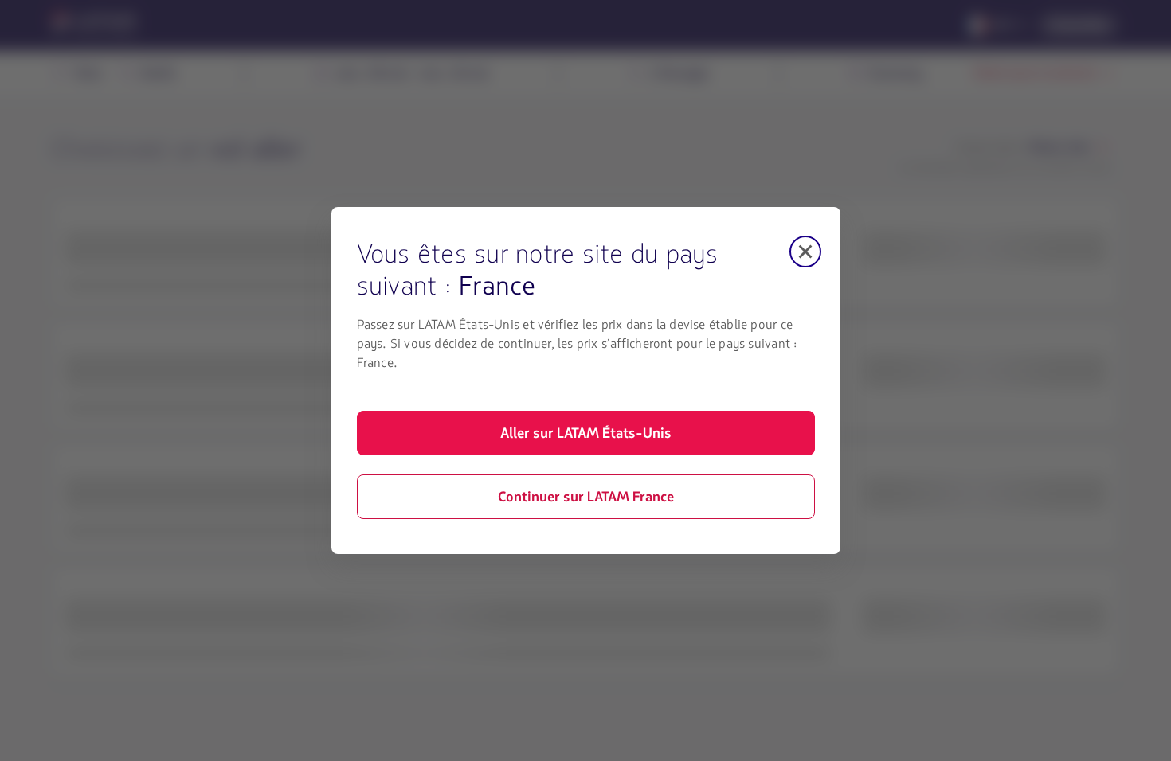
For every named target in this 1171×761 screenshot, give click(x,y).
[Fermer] (805, 251)
